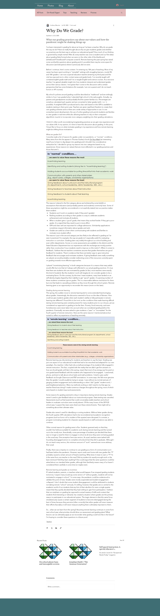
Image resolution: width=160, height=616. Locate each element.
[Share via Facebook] (47, 528)
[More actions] (113, 25)
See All (122, 540)
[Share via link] (61, 528)
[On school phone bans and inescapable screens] (50, 551)
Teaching (73, 13)
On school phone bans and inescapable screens (49, 563)
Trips (65, 13)
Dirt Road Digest (53, 13)
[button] (121, 12)
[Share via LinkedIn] (56, 528)
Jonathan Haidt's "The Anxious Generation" (78, 563)
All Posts (40, 13)
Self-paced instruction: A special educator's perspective (109, 548)
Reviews (84, 13)
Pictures (93, 13)
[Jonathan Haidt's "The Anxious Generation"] (80, 551)
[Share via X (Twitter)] (51, 528)
